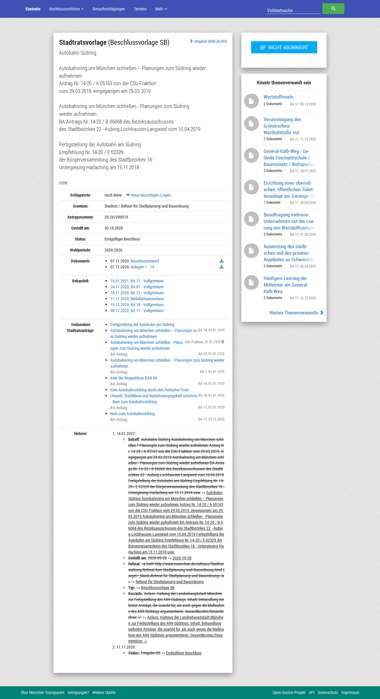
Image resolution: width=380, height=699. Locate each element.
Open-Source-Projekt (289, 692)
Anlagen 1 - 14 (142, 267)
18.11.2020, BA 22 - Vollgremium (137, 292)
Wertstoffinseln (278, 96)
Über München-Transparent (42, 692)
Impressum (350, 692)
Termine (140, 9)
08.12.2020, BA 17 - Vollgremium (137, 310)
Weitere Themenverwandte (294, 312)
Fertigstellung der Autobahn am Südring (142, 324)
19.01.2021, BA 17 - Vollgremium (137, 281)
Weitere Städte (103, 692)
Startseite (32, 9)
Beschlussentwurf (145, 261)
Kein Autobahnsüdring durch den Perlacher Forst (149, 390)
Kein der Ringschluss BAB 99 (133, 378)
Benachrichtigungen (109, 9)
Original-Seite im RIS (210, 41)
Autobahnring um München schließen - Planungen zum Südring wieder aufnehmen (146, 345)
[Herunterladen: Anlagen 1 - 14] (222, 267)
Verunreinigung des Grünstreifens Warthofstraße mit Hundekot (282, 125)
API (312, 692)
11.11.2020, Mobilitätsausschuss (137, 298)
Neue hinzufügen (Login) (150, 195)
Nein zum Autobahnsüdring (132, 413)
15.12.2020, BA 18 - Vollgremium (137, 304)
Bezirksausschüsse (65, 9)
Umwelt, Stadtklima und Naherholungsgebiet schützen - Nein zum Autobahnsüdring (153, 398)
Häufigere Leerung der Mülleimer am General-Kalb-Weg (286, 284)
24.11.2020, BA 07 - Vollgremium (137, 287)
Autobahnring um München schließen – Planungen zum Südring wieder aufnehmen (153, 333)
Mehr (159, 9)
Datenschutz (328, 692)
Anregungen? (78, 692)
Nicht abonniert (284, 46)
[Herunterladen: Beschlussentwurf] (222, 261)
